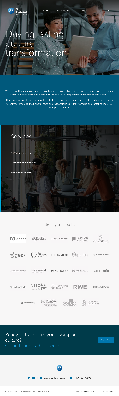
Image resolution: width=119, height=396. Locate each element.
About (42, 10)
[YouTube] (33, 378)
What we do (63, 10)
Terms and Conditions (106, 391)
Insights (84, 10)
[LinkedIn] (30, 378)
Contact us (105, 340)
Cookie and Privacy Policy (84, 391)
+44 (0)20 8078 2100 (82, 378)
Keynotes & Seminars (22, 172)
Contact (107, 10)
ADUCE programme (21, 152)
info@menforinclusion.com (54, 378)
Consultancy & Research (23, 162)
